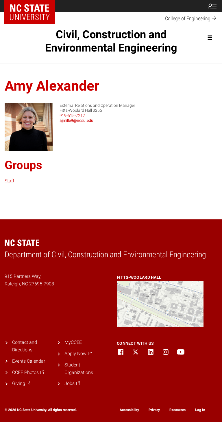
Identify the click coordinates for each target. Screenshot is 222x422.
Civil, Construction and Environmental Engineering (111, 41)
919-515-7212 (72, 115)
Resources (177, 410)
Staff (9, 181)
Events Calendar (28, 361)
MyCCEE (73, 342)
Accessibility (129, 410)
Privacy (154, 410)
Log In (200, 410)
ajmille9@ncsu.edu (76, 120)
